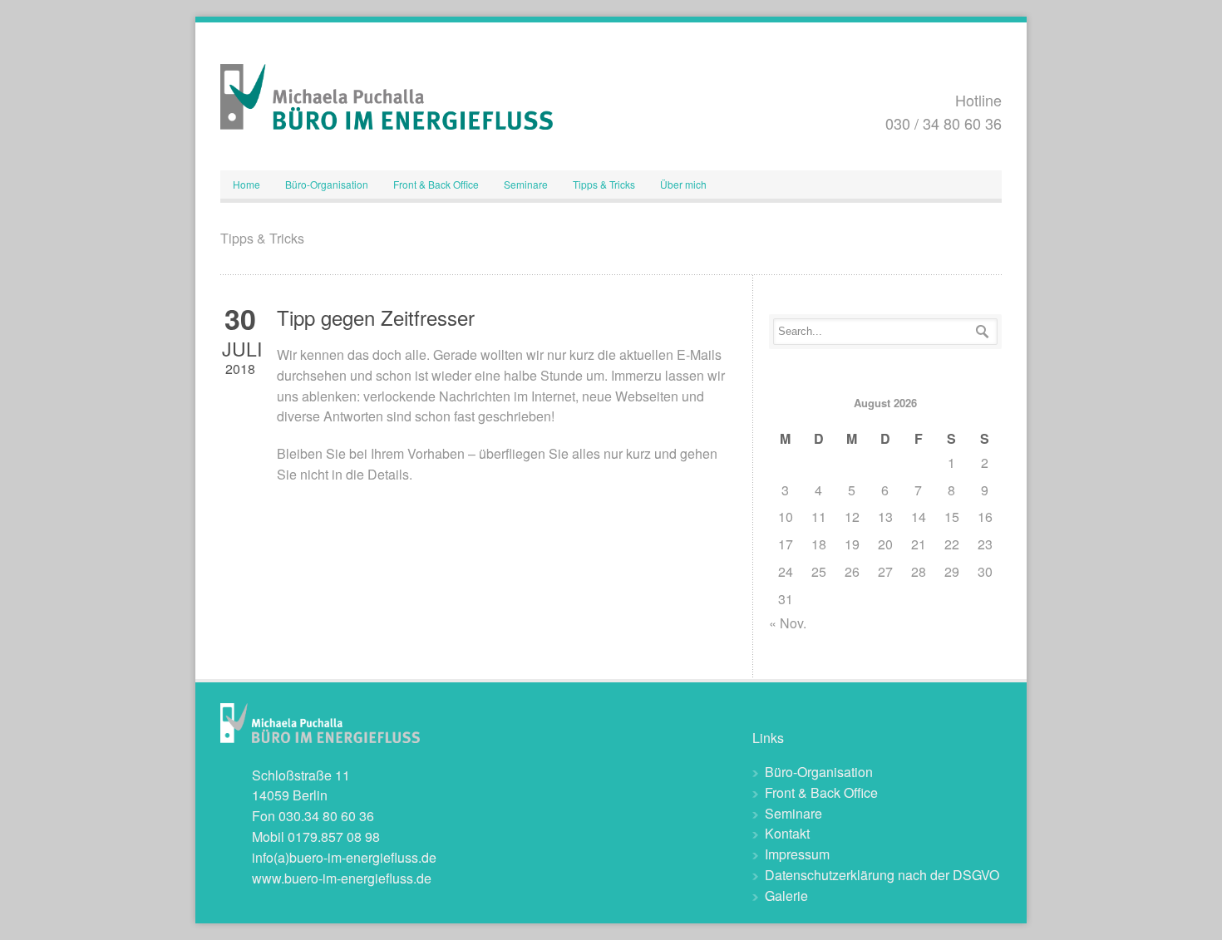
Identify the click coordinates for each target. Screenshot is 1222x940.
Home (246, 184)
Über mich (683, 184)
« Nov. (787, 622)
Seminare (526, 184)
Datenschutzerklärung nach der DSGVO (882, 874)
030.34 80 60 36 (326, 815)
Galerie (786, 895)
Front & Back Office (436, 184)
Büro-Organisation (326, 184)
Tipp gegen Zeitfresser (376, 317)
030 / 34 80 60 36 (943, 123)
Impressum (797, 854)
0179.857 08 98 (334, 836)
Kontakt (787, 833)
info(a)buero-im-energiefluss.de (344, 857)
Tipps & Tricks (604, 184)
